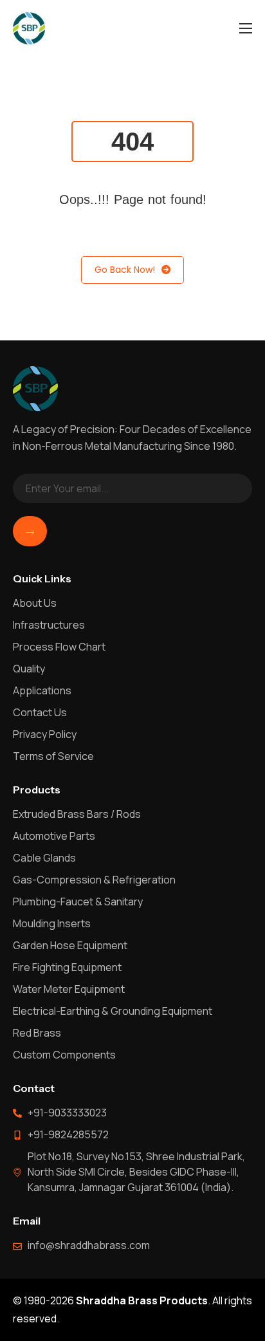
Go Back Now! (125, 269)
